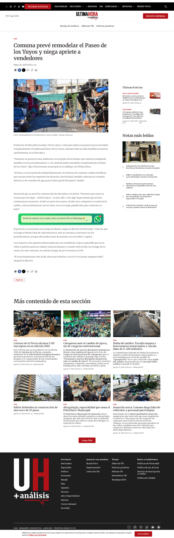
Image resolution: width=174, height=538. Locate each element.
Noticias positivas (105, 26)
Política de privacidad (37, 535)
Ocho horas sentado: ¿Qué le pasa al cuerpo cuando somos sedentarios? (141, 206)
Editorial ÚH (87, 26)
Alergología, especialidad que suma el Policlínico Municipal (86, 409)
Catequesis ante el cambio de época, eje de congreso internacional (85, 345)
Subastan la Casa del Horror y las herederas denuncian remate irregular (143, 167)
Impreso (19, 280)
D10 (101, 6)
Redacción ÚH (143, 122)
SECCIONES (75, 6)
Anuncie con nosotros (97, 459)
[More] (82, 6)
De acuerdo (143, 534)
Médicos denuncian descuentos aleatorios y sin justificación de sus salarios (141, 186)
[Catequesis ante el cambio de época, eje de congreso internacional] (87, 323)
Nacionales (127, 110)
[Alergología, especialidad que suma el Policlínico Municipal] (87, 388)
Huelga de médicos (69, 26)
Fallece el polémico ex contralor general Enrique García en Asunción (141, 176)
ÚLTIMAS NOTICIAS (38, 6)
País (15, 39)
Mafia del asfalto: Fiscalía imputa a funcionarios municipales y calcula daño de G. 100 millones (134, 346)
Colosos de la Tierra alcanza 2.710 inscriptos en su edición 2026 (34, 345)
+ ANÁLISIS (91, 6)
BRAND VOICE (144, 6)
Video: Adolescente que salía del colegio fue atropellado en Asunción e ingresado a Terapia (143, 197)
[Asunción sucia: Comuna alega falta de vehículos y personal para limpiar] (136, 388)
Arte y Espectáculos (131, 93)
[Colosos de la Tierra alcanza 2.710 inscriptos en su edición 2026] (37, 323)
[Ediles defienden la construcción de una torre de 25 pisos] (37, 388)
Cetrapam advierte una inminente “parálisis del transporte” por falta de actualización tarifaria (133, 115)
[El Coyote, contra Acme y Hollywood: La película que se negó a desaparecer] (155, 96)
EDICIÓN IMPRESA (155, 16)
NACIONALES (61, 6)
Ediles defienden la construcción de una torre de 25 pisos (36, 409)
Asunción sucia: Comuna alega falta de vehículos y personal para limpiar (136, 409)
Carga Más (87, 440)
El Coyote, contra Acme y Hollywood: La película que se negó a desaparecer (134, 98)
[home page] (87, 16)
